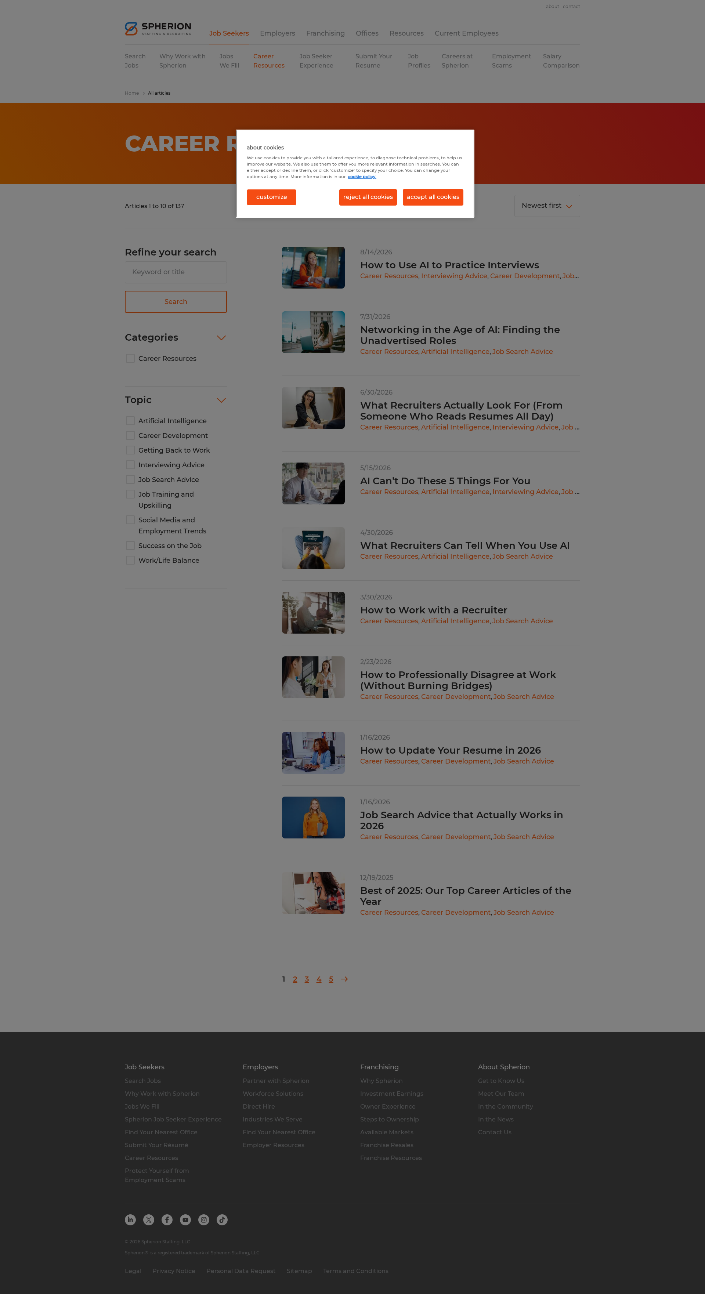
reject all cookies (368, 196)
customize (271, 196)
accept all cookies (433, 196)
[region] (355, 174)
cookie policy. (362, 176)
